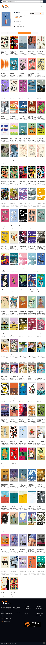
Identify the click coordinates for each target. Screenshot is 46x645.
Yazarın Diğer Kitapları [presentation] (12, 33)
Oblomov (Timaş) (13, 268)
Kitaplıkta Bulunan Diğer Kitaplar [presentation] (24, 33)
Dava (29, 203)
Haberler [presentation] (34, 33)
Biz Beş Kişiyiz (13, 441)
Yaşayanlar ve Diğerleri (30, 312)
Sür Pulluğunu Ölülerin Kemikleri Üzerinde (22, 485)
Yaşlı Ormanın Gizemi (32, 181)
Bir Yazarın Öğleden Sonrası (23, 204)
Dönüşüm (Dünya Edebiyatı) (13, 225)
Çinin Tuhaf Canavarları (3, 593)
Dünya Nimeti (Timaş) (14, 376)
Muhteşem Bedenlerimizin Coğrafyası (22, 420)
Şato (2, 224)
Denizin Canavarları (5, 268)
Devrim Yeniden (31, 441)
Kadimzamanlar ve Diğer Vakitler (4, 485)
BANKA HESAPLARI (39, 613)
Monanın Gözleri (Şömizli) (31, 550)
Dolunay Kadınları (4, 311)
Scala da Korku (22, 181)
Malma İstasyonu (31, 51)
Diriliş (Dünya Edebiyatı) (12, 398)
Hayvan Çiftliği (4, 246)
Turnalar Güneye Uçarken (4, 420)
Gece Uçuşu (21, 116)
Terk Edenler (39, 398)
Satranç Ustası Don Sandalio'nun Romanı (14, 463)
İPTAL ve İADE (38, 615)
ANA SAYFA (27, 606)
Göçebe (20, 354)
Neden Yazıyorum (31, 224)
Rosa (38, 376)
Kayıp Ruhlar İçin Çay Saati (23, 139)
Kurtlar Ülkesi (3, 571)
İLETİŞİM (26, 613)
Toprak (20, 506)
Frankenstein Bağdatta (3, 52)
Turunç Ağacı (39, 289)
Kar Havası (3, 289)
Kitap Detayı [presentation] (4, 33)
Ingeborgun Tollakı (41, 549)
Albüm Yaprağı (22, 333)
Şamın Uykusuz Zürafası (40, 333)
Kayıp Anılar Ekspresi (14, 138)
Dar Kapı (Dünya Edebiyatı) (31, 74)
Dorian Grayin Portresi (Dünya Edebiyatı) (31, 485)
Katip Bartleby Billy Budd (31, 247)
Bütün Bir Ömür (31, 506)
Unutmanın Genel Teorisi (40, 312)
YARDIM (37, 617)
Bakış (11, 289)
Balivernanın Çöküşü (5, 181)
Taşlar (29, 138)
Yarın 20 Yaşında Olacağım (13, 52)
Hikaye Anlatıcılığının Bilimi (23, 572)
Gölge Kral (12, 419)
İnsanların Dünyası (13, 116)
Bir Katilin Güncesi (13, 354)
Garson (20, 441)
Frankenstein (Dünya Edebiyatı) (41, 420)
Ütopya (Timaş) (22, 549)
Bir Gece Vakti (30, 333)
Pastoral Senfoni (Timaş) (4, 95)
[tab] (4, 33)
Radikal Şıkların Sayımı (13, 247)
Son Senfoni (12, 506)
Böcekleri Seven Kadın (13, 528)
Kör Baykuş (39, 506)
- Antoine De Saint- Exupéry (19, 15)
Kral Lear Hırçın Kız (32, 571)
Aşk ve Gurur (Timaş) (32, 268)
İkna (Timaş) (21, 268)
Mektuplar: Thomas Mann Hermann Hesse (41, 247)
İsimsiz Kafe (3, 506)
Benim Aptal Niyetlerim (39, 117)
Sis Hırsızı (3, 398)
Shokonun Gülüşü (4, 138)
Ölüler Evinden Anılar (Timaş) (23, 225)
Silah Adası (12, 73)
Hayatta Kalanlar (40, 51)
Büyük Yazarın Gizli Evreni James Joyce (32, 117)
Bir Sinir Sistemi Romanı (22, 398)
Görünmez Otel (13, 592)
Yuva (11, 333)
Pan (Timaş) (21, 376)
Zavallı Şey (3, 441)
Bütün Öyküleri (13, 571)
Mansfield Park (40, 268)
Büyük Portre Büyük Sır (41, 182)
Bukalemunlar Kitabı (23, 311)
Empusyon (12, 484)
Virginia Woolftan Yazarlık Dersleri (13, 160)
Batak (38, 73)
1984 (38, 224)
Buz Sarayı (12, 549)
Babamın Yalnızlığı (40, 484)
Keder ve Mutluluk (40, 441)
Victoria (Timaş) (4, 376)
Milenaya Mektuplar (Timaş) (41, 204)
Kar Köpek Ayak (40, 138)
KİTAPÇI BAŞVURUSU (28, 608)
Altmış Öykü (12, 181)
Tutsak (2, 116)
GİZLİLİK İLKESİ (39, 608)
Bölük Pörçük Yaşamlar (39, 95)
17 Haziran (21, 51)
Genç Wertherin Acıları (31, 290)
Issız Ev (20, 289)
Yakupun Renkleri (31, 398)
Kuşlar (2, 549)
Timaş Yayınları (17, 17)
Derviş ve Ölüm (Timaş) (4, 463)
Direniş (2, 333)
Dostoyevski (21, 73)
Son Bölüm (30, 354)
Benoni (38, 354)
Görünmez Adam (22, 246)
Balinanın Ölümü (13, 203)
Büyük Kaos (3, 73)
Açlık (29, 376)
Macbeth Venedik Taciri (40, 572)
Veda (2, 354)
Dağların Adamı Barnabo (4, 204)
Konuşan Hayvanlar (13, 311)
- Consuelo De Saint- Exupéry (19, 16)
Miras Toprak (30, 419)
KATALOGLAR (38, 606)
